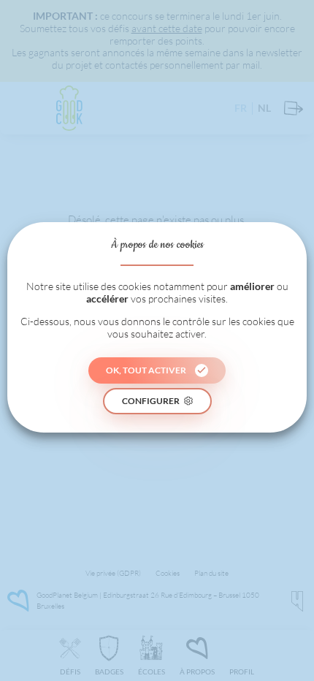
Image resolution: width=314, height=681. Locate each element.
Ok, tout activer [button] (146, 370)
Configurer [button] (151, 400)
